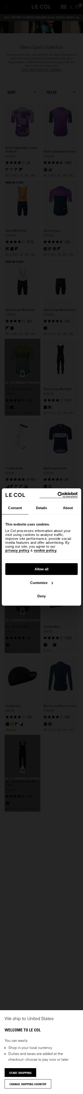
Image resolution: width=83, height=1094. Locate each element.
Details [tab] (41, 508)
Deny (41, 596)
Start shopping (20, 1073)
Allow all (41, 569)
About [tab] (68, 508)
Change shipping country (27, 1084)
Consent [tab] (15, 508)
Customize (38, 583)
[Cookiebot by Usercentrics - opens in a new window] (58, 495)
